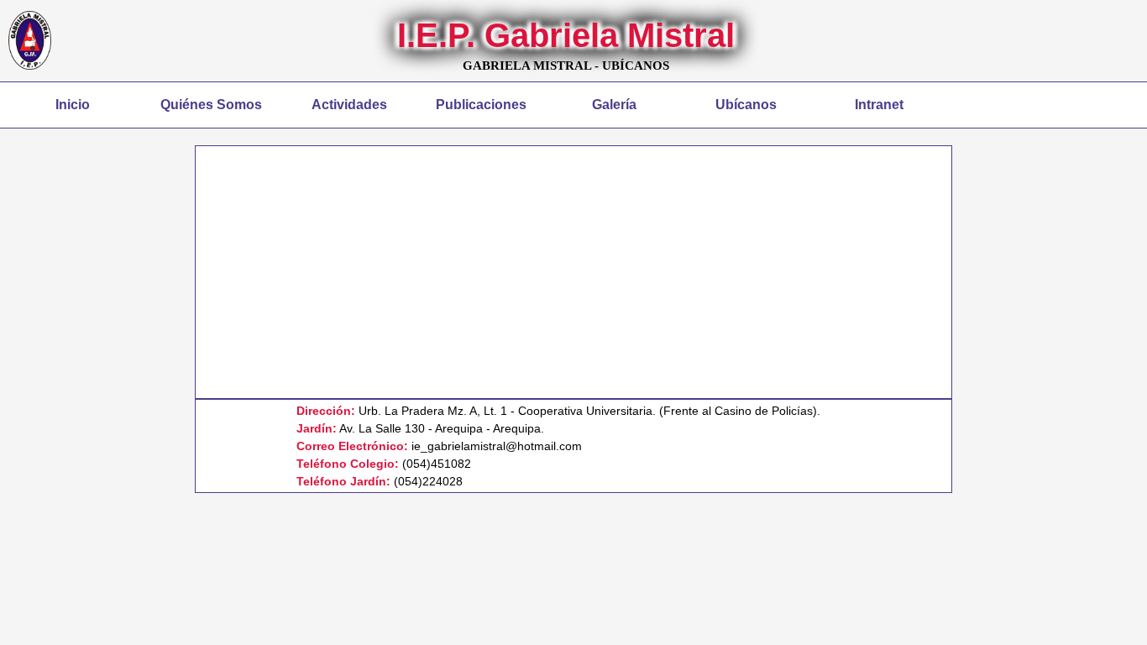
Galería (614, 104)
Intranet (879, 104)
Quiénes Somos (211, 104)
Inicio (72, 104)
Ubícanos (746, 104)
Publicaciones (481, 104)
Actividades (349, 104)
